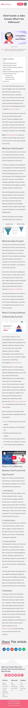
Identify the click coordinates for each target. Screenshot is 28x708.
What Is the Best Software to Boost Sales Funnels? (13, 68)
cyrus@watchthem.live (14, 701)
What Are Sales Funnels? (10, 65)
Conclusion (6, 81)
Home (2, 49)
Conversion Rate (13, 49)
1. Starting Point (9, 75)
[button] (25, 4)
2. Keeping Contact (9, 77)
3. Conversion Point (10, 79)
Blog (6, 49)
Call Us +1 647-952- (13, 703)
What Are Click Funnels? (9, 63)
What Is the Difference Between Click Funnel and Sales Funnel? (13, 72)
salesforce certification (16, 289)
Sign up (6, 421)
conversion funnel (13, 109)
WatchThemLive (11, 135)
